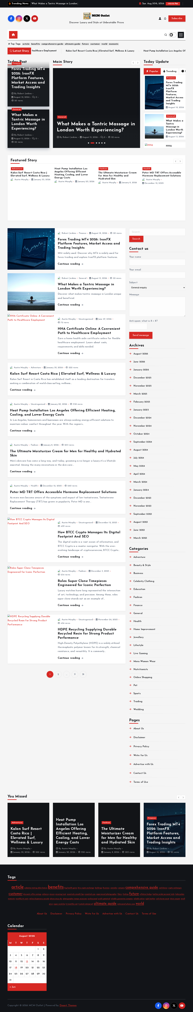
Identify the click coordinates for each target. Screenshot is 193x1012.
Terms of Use (140, 782)
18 (16, 968)
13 (27, 961)
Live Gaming (140, 653)
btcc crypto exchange (86, 888)
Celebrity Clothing (143, 581)
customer (95, 44)
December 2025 (142, 378)
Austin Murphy (21, 181)
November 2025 (142, 386)
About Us (138, 728)
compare (121, 888)
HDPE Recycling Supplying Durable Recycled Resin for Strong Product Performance (87, 634)
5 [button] (102, 143)
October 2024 (141, 434)
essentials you (90, 894)
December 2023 (142, 498)
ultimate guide (72, 44)
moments (113, 44)
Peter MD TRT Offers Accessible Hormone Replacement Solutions (63, 492)
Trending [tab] (171, 71)
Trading (137, 701)
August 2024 (140, 450)
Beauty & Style (142, 565)
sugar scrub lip (59, 904)
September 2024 (142, 442)
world (104, 44)
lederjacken (179, 894)
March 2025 (140, 394)
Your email (135, 270)
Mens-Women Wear (144, 661)
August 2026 (140, 354)
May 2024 (139, 466)
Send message (141, 335)
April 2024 (139, 474)
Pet (135, 685)
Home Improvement (144, 629)
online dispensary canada (39, 899)
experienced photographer (106, 894)
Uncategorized (86, 319)
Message (134, 294)
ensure (52, 894)
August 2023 (140, 522)
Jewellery (138, 637)
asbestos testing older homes (35, 888)
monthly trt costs (22, 899)
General (17, 109)
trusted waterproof (85, 904)
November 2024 (142, 426)
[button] (133, 62)
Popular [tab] (153, 71)
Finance (17, 63)
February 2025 (141, 402)
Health (103, 169)
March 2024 (140, 482)
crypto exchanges (175, 888)
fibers (119, 894)
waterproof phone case (126, 904)
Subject (133, 282)
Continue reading (69, 264)
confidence (163, 888)
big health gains (70, 888)
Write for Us (140, 755)
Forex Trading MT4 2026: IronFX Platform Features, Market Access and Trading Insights (28, 78)
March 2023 (140, 538)
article (26, 44)
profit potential (104, 899)
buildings (98, 888)
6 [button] (104, 143)
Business (138, 573)
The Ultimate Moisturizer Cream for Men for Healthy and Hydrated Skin (73, 176)
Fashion (59, 169)
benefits (35, 44)
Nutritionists (140, 669)
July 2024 (138, 458)
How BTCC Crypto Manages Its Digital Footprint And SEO (170, 172)
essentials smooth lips (75, 894)
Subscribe (177, 18)
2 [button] (92, 143)
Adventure (36, 368)
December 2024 (142, 418)
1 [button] (88, 143)
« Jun (13, 987)
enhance (45, 894)
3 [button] (96, 143)
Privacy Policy (141, 746)
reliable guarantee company (122, 899)
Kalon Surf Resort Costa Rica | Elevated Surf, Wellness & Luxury (40, 51)
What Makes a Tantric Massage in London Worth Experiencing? (174, 127)
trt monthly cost (72, 904)
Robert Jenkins (24, 93)
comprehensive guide (52, 44)
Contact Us (139, 773)
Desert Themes (68, 1005)
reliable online (139, 899)
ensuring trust (60, 894)
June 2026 (139, 362)
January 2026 (141, 370)
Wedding (138, 709)
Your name (135, 257)
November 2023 (142, 506)
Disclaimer (139, 737)
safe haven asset (162, 899)
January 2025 (141, 410)
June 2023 (139, 530)
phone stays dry (56, 899)
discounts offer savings (32, 894)
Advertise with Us (143, 764)
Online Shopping (142, 677)
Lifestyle (138, 645)
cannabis (113, 888)
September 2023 (142, 514)
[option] (96, 108)
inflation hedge (146, 894)
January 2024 (141, 490)
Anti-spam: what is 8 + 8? (143, 321)
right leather (150, 899)
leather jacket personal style (164, 894)
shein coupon (175, 899)
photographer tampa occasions (75, 899)
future (85, 44)
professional (92, 899)
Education (139, 589)
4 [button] (99, 143)
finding (125, 894)
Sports (137, 693)
